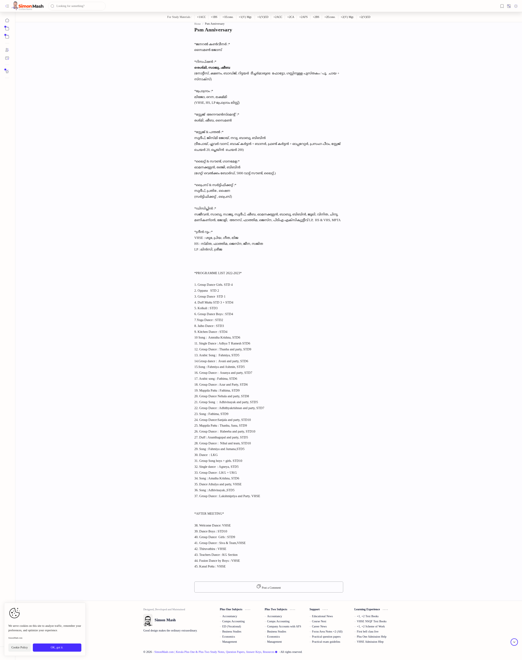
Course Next (319, 621)
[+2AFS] (303, 17)
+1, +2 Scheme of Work (371, 626)
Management (229, 641)
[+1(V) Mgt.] (245, 17)
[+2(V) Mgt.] (347, 17)
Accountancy (229, 616)
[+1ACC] (201, 17)
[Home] (7, 20)
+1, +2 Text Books (367, 616)
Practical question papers (326, 636)
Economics (228, 636)
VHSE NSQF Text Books (371, 621)
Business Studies (231, 631)
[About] (7, 50)
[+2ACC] (278, 17)
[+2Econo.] (330, 17)
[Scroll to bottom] (514, 642)
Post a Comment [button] (271, 587)
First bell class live (367, 631)
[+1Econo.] (228, 17)
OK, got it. (57, 647)
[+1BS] (214, 17)
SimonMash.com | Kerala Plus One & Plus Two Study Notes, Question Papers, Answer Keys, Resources (214, 651)
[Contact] (7, 58)
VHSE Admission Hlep (370, 641)
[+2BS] (316, 17)
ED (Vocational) (231, 626)
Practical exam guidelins (326, 641)
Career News (319, 626)
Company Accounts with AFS (284, 626)
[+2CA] (291, 17)
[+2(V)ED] (365, 17)
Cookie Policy (19, 647)
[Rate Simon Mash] (7, 71)
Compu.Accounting (233, 621)
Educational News (322, 616)
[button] (7, 6)
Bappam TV (387, 651)
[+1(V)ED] (263, 17)
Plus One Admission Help (371, 636)
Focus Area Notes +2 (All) (327, 631)
